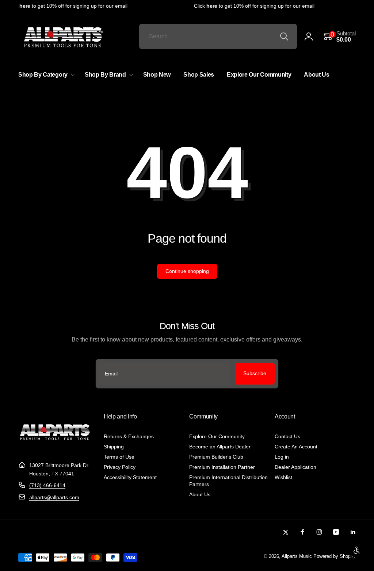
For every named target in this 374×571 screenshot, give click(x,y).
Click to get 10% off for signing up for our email (65, 6)
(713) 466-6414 (47, 485)
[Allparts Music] (54, 447)
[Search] (284, 36)
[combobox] (218, 36)
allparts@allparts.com (54, 497)
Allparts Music (297, 556)
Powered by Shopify (334, 556)
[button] (340, 37)
